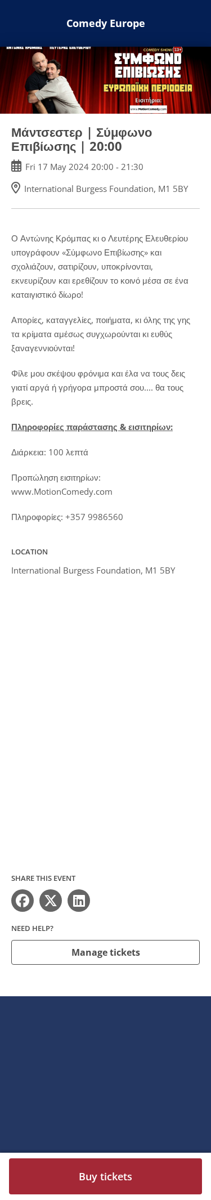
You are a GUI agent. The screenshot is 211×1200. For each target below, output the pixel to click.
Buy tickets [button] (105, 1176)
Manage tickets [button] (105, 952)
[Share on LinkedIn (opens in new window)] (79, 900)
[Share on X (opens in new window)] (50, 900)
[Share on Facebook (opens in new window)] (22, 900)
